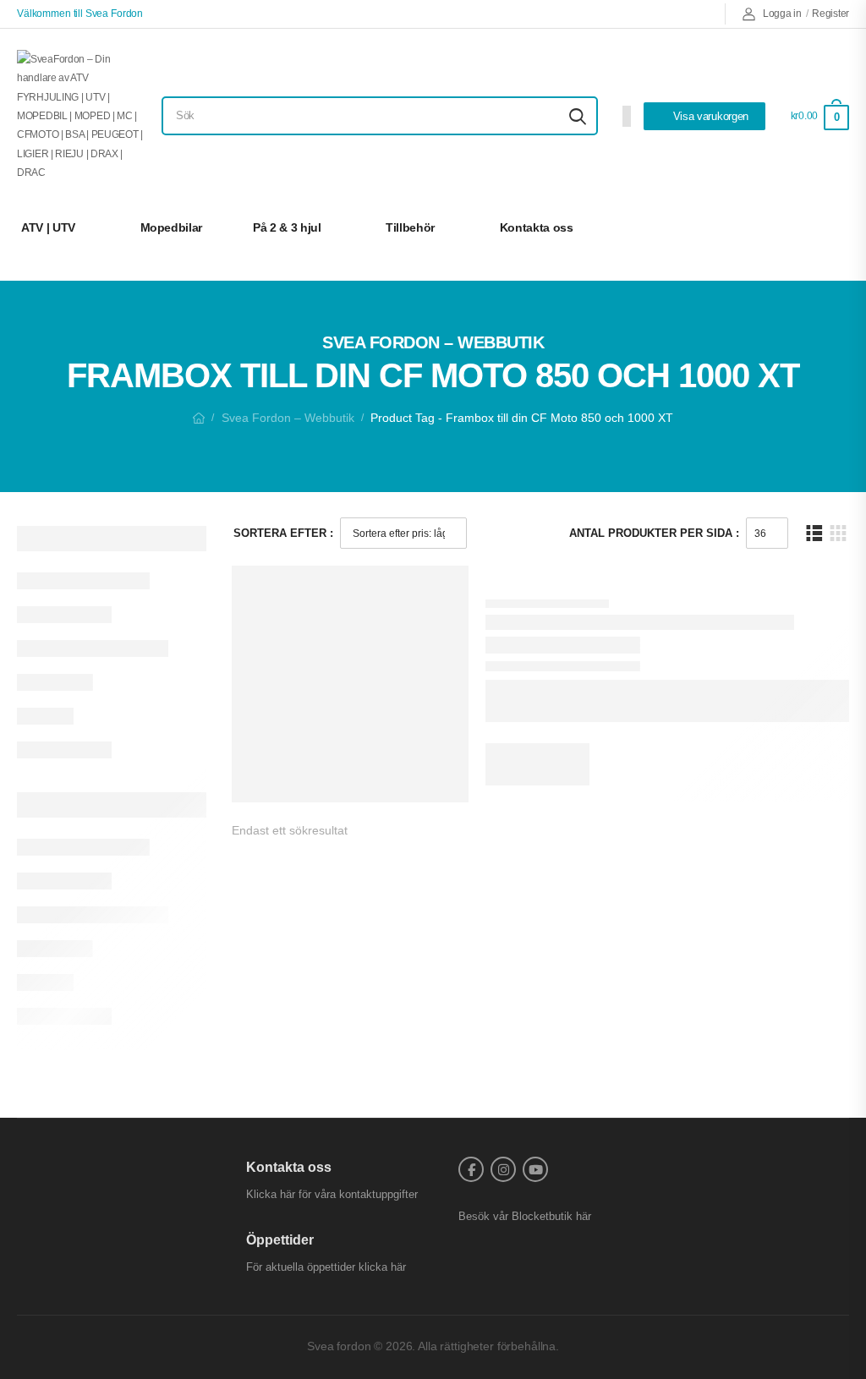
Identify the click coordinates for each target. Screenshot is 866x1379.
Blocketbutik (542, 1216)
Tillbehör (410, 227)
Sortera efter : (283, 533)
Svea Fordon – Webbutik (288, 417)
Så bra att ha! (787, 227)
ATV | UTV (48, 227)
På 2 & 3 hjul (287, 227)
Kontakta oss (536, 227)
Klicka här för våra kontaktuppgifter (332, 1194)
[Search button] (577, 115)
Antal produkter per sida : (654, 533)
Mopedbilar (171, 227)
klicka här (382, 1267)
